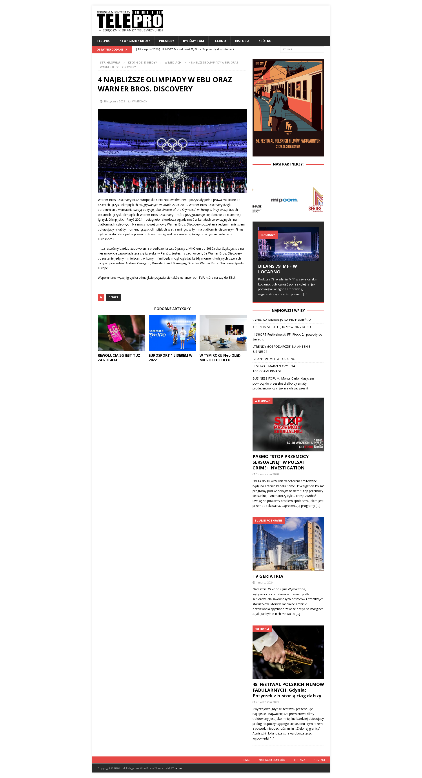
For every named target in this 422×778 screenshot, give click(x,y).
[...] (305, 294)
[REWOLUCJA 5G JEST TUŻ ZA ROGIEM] (121, 333)
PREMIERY (166, 41)
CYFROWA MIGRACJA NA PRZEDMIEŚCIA (282, 320)
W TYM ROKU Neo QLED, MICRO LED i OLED (221, 357)
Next (318, 199)
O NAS (246, 760)
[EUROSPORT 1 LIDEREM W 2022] (172, 333)
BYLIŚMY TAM (193, 41)
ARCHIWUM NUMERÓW (272, 760)
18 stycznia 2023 (114, 101)
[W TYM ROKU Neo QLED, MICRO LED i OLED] (223, 333)
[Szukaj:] (302, 49)
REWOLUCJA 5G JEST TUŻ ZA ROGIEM (119, 357)
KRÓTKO (264, 41)
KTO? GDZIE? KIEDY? (135, 41)
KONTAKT (319, 760)
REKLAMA (299, 760)
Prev (258, 199)
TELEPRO (104, 41)
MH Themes (174, 768)
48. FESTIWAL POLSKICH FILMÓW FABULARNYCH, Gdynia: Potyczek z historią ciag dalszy (288, 690)
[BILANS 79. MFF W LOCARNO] (288, 244)
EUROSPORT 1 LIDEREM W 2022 (170, 357)
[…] (318, 506)
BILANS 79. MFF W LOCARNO (277, 269)
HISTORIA (242, 41)
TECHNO (219, 41)
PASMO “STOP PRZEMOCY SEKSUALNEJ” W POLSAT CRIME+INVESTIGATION (281, 462)
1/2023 (113, 297)
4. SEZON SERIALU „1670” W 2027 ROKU (282, 327)
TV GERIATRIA (268, 576)
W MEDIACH (139, 101)
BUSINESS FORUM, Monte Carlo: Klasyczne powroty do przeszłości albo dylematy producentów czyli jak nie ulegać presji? (284, 383)
